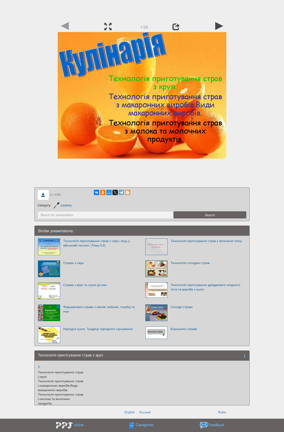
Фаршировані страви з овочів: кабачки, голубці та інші (99, 308)
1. (39, 366)
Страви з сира (73, 262)
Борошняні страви (184, 328)
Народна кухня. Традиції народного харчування (98, 328)
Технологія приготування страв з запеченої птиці (206, 240)
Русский (145, 412)
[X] (115, 192)
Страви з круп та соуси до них (85, 284)
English (129, 412)
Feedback (216, 425)
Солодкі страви (182, 306)
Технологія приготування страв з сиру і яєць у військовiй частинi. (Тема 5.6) (96, 242)
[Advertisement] (142, 10)
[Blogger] (127, 192)
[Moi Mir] (109, 192)
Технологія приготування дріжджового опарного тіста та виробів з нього (205, 286)
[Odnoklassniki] (102, 192)
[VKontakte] (96, 192)
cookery (66, 205)
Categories (145, 425)
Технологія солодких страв (190, 262)
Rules (222, 412)
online (79, 424)
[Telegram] (121, 192)
